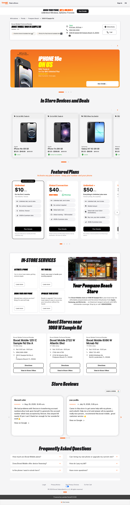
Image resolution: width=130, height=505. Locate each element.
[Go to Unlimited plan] (61, 244)
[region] (65, 211)
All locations (14, 18)
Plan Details (28, 229)
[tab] (65, 502)
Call (109, 32)
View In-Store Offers (28, 370)
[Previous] (8, 417)
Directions (109, 27)
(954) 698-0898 (21, 352)
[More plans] (117, 212)
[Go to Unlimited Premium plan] (69, 244)
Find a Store (13, 3)
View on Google (22, 423)
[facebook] (70, 36)
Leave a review (111, 391)
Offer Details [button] (65, 502)
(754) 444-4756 (58, 352)
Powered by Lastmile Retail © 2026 (65, 497)
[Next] (121, 417)
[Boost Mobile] (5, 3)
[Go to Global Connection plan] (64, 244)
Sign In (119, 3)
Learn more (19, 284)
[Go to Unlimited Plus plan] (67, 244)
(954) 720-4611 (94, 352)
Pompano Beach (33, 18)
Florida (23, 18)
